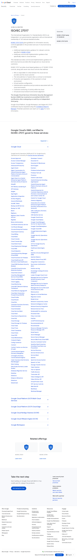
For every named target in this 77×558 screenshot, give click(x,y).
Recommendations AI (37, 323)
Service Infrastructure (37, 353)
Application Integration (17, 196)
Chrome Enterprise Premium (19, 229)
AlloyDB (13, 184)
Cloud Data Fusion (16, 244)
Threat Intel (12, 6)
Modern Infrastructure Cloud (7, 516)
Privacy (11, 551)
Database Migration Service (19, 371)
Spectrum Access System (38, 360)
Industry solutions (36, 530)
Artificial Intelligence (36, 522)
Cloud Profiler (15, 297)
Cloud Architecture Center (53, 531)
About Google (5, 551)
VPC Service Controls (37, 384)
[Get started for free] (18, 488)
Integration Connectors (38, 262)
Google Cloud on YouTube (68, 528)
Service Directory (36, 350)
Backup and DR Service (17, 206)
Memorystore (35, 292)
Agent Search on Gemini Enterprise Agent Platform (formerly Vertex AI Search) (19, 180)
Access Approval (16, 158)
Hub (32, 250)
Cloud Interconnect (16, 273)
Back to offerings (15, 15)
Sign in (73, 2)
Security (34, 524)
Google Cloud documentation (50, 515)
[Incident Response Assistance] (67, 6)
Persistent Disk (35, 313)
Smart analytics (35, 519)
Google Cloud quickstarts (53, 518)
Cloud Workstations (16, 338)
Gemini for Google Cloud (38, 198)
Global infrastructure (7, 522)
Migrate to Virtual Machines (39, 294)
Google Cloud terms (25, 551)
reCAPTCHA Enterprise (37, 321)
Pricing (32, 2)
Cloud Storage (15, 321)
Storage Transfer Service (38, 365)
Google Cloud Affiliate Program (52, 512)
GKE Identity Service (37, 215)
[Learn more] (18, 458)
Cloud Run (14, 302)
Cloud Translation (16, 330)
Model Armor (34, 299)
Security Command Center (38, 342)
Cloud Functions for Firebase (19, 257)
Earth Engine (34, 165)
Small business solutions (38, 535)
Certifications (50, 536)
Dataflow (13, 373)
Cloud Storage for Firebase (19, 323)
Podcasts (64, 521)
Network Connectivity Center (39, 301)
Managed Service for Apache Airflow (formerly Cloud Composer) (39, 279)
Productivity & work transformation (36, 527)
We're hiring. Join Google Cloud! (68, 539)
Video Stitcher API (36, 379)
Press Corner (65, 525)
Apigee (13, 191)
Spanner (33, 357)
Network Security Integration (39, 306)
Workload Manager (36, 391)
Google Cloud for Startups (53, 541)
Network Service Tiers (37, 309)
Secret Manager (35, 334)
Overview (15, 2)
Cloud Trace (14, 328)
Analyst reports (5, 530)
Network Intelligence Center (39, 304)
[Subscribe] (59, 555)
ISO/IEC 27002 (25, 52)
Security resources (35, 6)
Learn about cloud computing (51, 524)
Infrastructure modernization (35, 512)
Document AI (34, 161)
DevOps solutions (36, 533)
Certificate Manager (17, 227)
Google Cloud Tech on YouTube (67, 531)
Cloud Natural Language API (19, 291)
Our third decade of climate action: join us (54, 551)
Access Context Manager (18, 161)
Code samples (50, 529)
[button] (30, 147)
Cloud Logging (15, 282)
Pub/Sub (33, 318)
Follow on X (64, 534)
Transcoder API (35, 374)
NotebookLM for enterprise (39, 311)
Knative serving (35, 268)
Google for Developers (52, 539)
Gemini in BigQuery (36, 200)
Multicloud (4, 519)
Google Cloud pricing (21, 511)
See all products (20, 516)
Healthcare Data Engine (38, 248)
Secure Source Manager (38, 337)
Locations (4, 524)
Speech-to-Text (35, 362)
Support (48, 2)
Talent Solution (35, 367)
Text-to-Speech (35, 369)
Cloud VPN (14, 335)
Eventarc (33, 168)
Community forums (66, 542)
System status (50, 543)
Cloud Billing (14, 234)
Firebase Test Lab (36, 173)
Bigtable (13, 220)
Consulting (26, 6)
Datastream (14, 383)
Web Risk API (34, 386)
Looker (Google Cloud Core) (39, 275)
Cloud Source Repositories (18, 316)
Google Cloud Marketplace (39, 226)
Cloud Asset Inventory (17, 232)
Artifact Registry (16, 198)
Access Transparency (17, 163)
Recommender (35, 325)
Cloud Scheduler (16, 309)
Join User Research (66, 536)
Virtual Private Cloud (37, 381)
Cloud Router (15, 300)
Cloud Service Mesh (17, 311)
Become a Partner (66, 516)
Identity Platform (36, 257)
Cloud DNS (14, 248)
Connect (13, 345)
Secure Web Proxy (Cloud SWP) (40, 339)
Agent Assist (14, 168)
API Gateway (14, 189)
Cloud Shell (14, 313)
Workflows (34, 389)
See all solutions (36, 537)
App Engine (14, 194)
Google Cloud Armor (37, 217)
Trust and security (6, 513)
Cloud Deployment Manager (19, 246)
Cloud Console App (16, 241)
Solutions (22, 2)
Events (63, 518)
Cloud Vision (14, 333)
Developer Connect (36, 158)
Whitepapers (5, 533)
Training (49, 534)
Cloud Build (14, 236)
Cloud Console (15, 239)
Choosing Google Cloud (7, 511)
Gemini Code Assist (36, 177)
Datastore (14, 380)
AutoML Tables (15, 203)
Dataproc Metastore (17, 378)
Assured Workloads (16, 201)
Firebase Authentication (38, 170)
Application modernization (38, 517)
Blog (3, 535)
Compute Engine (16, 340)
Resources (38, 2)
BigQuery (13, 213)
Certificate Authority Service (19, 224)
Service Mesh (35, 355)
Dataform (14, 375)
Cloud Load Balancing (17, 279)
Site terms (17, 551)
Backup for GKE (15, 208)
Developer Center (66, 523)
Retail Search (35, 332)
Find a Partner (65, 513)
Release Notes (50, 546)
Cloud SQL (14, 318)
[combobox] (70, 554)
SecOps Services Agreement (36, 155)
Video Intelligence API (37, 377)
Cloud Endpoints (15, 251)
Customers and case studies (7, 527)
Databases (34, 514)
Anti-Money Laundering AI (18, 186)
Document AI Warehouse (38, 163)
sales (42, 109)
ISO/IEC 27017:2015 (17, 42)
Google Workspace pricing (23, 513)
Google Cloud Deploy (37, 220)
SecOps (19, 6)
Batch (12, 211)
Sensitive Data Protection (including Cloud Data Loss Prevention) (38, 346)
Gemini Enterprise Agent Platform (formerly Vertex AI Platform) (39, 186)
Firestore (33, 175)
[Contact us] (53, 6)
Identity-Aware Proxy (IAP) (38, 259)
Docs (43, 2)
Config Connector (16, 342)
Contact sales (65, 511)
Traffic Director (35, 372)
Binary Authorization (17, 222)
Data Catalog (15, 364)
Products (27, 2)
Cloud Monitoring (16, 284)
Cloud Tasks (14, 325)
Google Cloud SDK (36, 229)
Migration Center (36, 297)
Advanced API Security (17, 165)
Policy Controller (36, 316)
